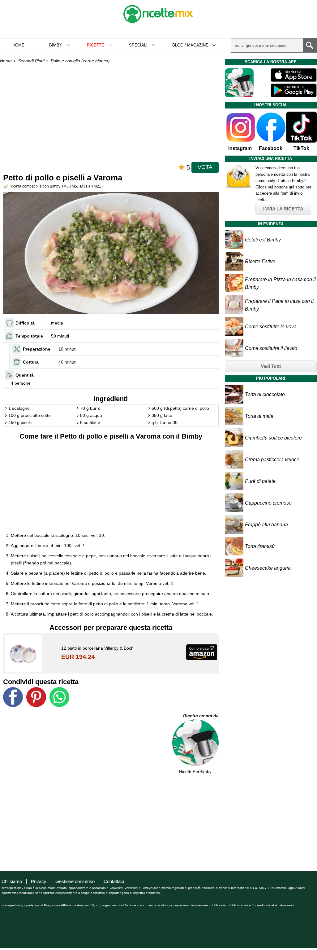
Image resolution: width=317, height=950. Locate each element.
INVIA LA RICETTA (283, 208)
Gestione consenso (75, 881)
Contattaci (114, 881)
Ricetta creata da (201, 715)
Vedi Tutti (271, 366)
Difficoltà (25, 322)
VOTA (205, 167)
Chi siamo (12, 881)
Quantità (24, 375)
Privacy (38, 881)
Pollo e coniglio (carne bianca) (80, 60)
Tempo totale (29, 336)
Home (18, 45)
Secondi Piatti (31, 60)
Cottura (31, 362)
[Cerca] (309, 45)
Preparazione (36, 349)
